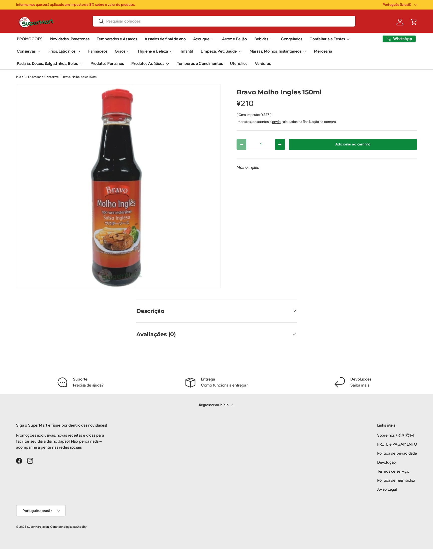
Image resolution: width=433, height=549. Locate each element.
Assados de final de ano (165, 39)
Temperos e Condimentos (200, 63)
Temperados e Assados (117, 39)
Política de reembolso (396, 480)
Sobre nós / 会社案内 (395, 435)
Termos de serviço (393, 471)
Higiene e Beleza (153, 51)
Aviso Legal (387, 489)
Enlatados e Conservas (43, 76)
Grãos (120, 51)
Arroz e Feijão (234, 39)
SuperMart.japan (38, 526)
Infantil (187, 51)
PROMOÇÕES (30, 39)
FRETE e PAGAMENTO (397, 444)
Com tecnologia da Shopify (68, 526)
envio (276, 122)
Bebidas (261, 39)
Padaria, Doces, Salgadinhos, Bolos (47, 63)
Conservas (26, 51)
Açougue (201, 39)
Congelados (291, 39)
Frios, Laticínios (61, 51)
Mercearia (323, 51)
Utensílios (238, 63)
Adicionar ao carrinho (353, 144)
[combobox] (224, 21)
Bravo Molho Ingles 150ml (80, 76)
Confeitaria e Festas (327, 39)
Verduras (263, 63)
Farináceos (97, 51)
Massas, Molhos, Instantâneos (275, 51)
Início (19, 76)
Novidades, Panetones (69, 39)
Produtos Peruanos (107, 63)
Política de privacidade (397, 453)
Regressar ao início (214, 405)
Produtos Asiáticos (147, 63)
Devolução (386, 462)
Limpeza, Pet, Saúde (219, 51)
